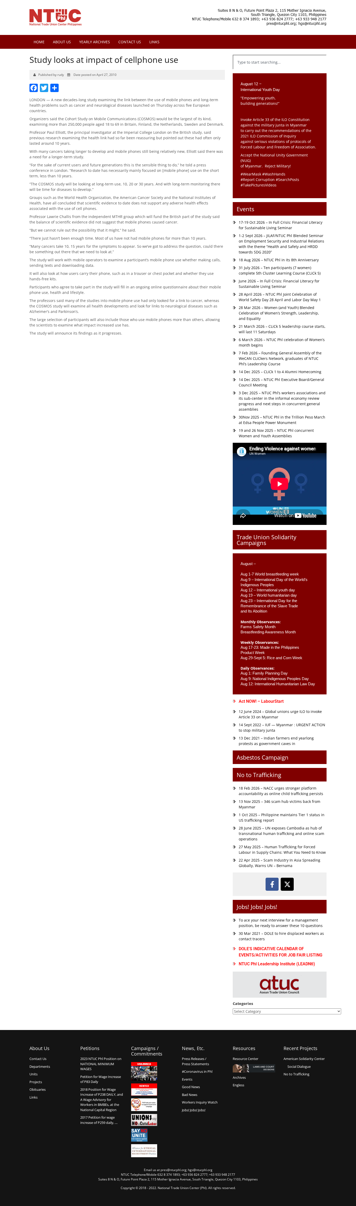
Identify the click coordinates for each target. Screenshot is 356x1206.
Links (154, 41)
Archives (239, 1077)
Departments (39, 1066)
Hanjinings (144, 1071)
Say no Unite (144, 1135)
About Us (62, 41)
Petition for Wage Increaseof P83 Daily (100, 1079)
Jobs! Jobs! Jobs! (257, 907)
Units (33, 1074)
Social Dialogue (299, 1066)
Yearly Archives (94, 41)
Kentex (144, 1089)
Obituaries (37, 1089)
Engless (238, 1085)
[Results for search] (280, 72)
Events (245, 209)
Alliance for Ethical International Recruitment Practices (144, 1150)
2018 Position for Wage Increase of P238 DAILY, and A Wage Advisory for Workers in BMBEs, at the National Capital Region (101, 1099)
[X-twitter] (287, 884)
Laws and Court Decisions (254, 1068)
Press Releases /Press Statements (195, 1061)
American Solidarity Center (304, 1058)
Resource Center (245, 1058)
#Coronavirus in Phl (197, 1071)
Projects (35, 1082)
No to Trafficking (259, 775)
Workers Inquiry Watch (200, 1102)
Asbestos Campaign (263, 757)
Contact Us (129, 41)
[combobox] (280, 62)
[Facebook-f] (272, 884)
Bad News (189, 1094)
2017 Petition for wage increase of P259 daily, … (99, 1120)
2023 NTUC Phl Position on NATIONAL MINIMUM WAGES (100, 1063)
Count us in (144, 1104)
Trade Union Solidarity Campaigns (266, 540)
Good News (191, 1086)
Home (39, 41)
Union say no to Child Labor (144, 1120)
